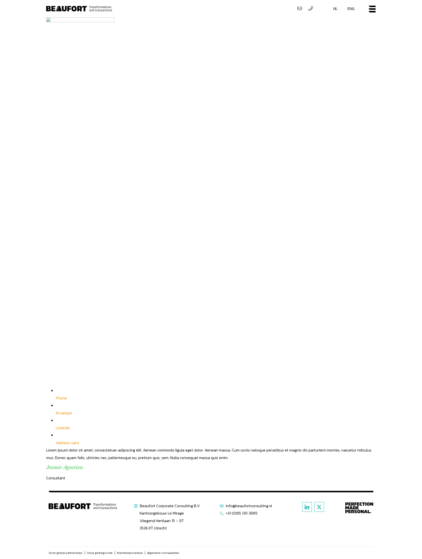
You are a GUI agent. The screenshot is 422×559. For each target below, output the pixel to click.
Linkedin (63, 428)
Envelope (64, 413)
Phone (61, 398)
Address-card (67, 443)
